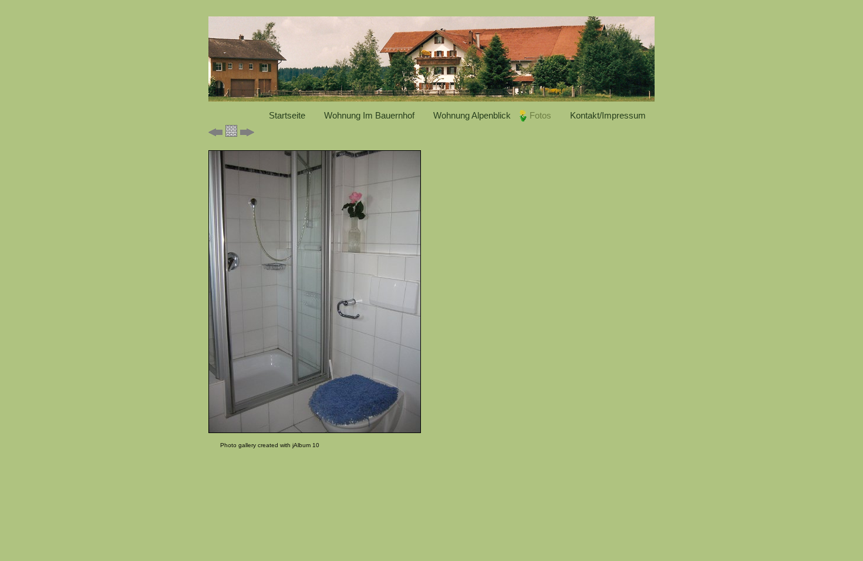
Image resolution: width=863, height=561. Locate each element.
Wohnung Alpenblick (472, 115)
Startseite (287, 115)
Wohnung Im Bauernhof (369, 115)
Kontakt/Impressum (608, 115)
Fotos (540, 115)
